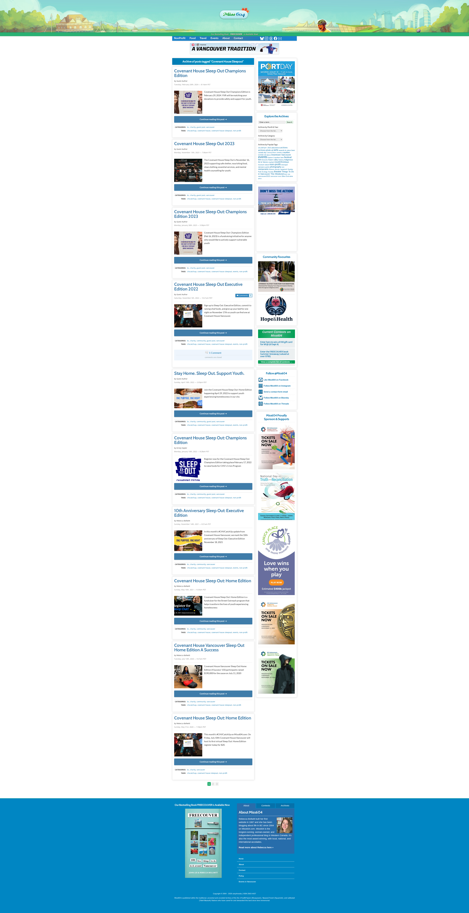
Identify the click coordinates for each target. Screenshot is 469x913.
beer (293, 150)
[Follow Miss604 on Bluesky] (262, 39)
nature (267, 165)
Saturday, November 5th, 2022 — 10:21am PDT (193, 298)
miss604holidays (281, 162)
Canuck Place (271, 152)
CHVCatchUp (192, 131)
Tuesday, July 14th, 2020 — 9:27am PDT (190, 659)
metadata (214, 124)
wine (291, 176)
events (235, 271)
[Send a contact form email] (280, 39)
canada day (262, 152)
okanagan (284, 165)
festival (288, 157)
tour (285, 174)
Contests (265, 805)
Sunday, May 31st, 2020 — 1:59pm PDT (190, 727)
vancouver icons (276, 176)
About (226, 38)
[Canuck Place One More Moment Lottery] (276, 558)
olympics (261, 167)
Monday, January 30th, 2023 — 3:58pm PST (191, 225)
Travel (203, 38)
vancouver (210, 127)
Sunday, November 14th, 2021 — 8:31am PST (192, 524)
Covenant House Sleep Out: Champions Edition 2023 (210, 214)
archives (284, 148)
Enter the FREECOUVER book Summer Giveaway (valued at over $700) (274, 354)
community (201, 341)
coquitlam (286, 152)
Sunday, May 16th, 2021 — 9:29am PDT (190, 589)
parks (267, 167)
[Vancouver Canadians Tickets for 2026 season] (234, 48)
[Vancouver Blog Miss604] (234, 13)
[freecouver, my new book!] (203, 877)
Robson (271, 169)
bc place (288, 150)
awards (281, 150)
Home (241, 859)
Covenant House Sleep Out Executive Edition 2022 (208, 286)
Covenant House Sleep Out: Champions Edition (210, 440)
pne (283, 167)
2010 (269, 148)
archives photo (264, 150)
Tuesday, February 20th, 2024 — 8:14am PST (192, 84)
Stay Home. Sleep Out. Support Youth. (209, 373)
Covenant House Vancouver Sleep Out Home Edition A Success (209, 647)
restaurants (263, 169)
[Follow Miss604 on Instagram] (266, 39)
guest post (201, 127)
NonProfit (180, 38)
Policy (241, 876)
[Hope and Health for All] (276, 309)
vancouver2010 (264, 176)
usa (289, 174)
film (259, 160)
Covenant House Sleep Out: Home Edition (212, 580)
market (271, 162)
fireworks (265, 160)
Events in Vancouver (247, 882)
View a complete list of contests (275, 362)
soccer (277, 169)
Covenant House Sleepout (221, 131)
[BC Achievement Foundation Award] (276, 446)
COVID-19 (262, 155)
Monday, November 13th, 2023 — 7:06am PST (192, 152)
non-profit (237, 131)
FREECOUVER (236, 34)
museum (261, 165)
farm (282, 157)
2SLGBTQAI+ (262, 148)
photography (275, 167)
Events (214, 38)
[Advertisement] (276, 234)
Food (193, 38)
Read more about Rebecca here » (256, 847)
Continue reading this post (212, 119)
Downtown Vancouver (281, 155)
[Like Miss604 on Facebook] (275, 39)
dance (268, 155)
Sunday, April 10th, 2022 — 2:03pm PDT (190, 382)
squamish (283, 169)
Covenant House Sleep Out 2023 (204, 143)
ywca (259, 178)
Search (289, 122)
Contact (238, 38)
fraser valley (273, 160)
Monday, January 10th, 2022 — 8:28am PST (191, 451)
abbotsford (275, 148)
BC (188, 127)
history (281, 160)
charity (193, 127)
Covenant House (203, 131)
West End (285, 176)
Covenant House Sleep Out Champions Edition (210, 73)
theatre (277, 171)
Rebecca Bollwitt (183, 521)
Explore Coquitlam (274, 157)
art (272, 150)
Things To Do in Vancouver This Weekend (276, 172)
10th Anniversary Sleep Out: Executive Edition (209, 513)
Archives (285, 805)
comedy (279, 152)
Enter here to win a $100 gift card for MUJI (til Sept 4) (276, 343)
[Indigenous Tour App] (276, 276)
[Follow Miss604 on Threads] (271, 39)
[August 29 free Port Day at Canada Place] (276, 84)
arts (276, 150)
